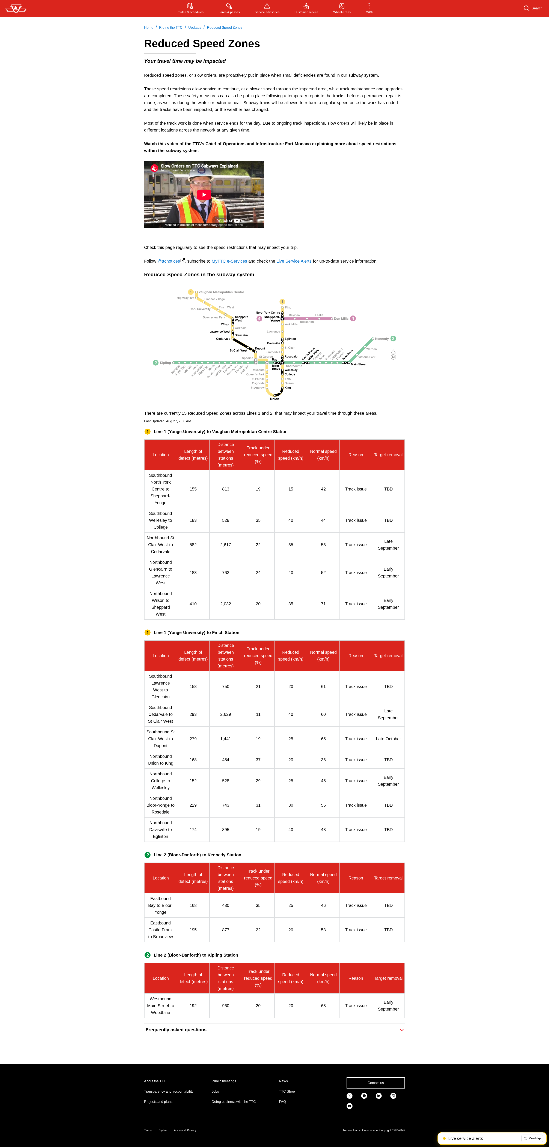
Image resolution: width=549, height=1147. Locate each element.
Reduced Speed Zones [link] (224, 27)
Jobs (215, 1091)
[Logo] (16, 8)
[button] (369, 8)
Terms (148, 1130)
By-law (163, 1130)
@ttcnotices (168, 261)
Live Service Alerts (294, 261)
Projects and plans (158, 1102)
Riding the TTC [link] (170, 27)
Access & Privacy (185, 1130)
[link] (350, 1095)
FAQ (282, 1102)
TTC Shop (287, 1091)
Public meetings (224, 1081)
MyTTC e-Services (229, 261)
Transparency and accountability (168, 1091)
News (283, 1081)
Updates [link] (194, 27)
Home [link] (148, 27)
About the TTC (155, 1081)
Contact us (376, 1083)
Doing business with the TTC (234, 1102)
